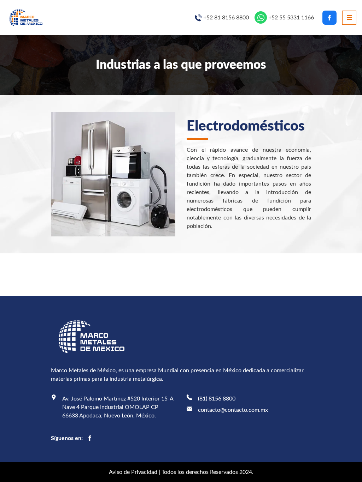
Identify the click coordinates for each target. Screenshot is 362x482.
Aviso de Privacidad (133, 472)
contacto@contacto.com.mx (233, 410)
